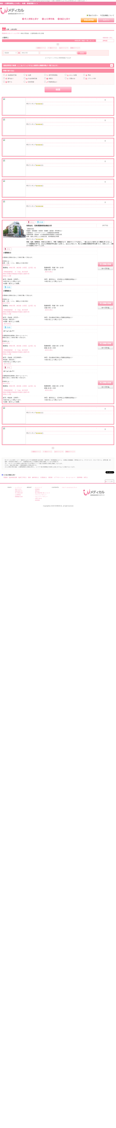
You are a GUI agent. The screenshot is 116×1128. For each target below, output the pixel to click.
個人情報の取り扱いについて (42, 492)
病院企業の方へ (19, 491)
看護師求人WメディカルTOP (10, 33)
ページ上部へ (110, 481)
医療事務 (79, 477)
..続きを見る (6, 265)
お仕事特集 (49, 19)
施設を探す (65, 19)
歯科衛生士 (35, 477)
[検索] (81, 52)
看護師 (6, 477)
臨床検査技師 (13, 477)
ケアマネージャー (59, 477)
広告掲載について (108, 15)
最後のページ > (75, 48)
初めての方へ (93, 15)
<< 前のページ (52, 48)
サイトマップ (38, 487)
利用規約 (37, 489)
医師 (29, 477)
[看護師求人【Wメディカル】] (12, 10)
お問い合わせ (38, 498)
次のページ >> (63, 48)
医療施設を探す (19, 496)
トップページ (18, 487)
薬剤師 (50, 477)
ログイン (106, 20)
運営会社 (37, 491)
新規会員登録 (89, 20)
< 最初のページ (41, 48)
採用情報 (37, 500)
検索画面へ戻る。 (108, 37)
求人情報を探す (31, 19)
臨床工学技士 (22, 477)
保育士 (86, 477)
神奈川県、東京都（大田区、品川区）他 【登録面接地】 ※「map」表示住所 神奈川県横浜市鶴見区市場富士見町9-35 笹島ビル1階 (19, 272)
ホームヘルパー (8, 331)
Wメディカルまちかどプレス (69, 487)
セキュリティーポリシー (41, 496)
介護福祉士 (7, 253)
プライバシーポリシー (40, 494)
